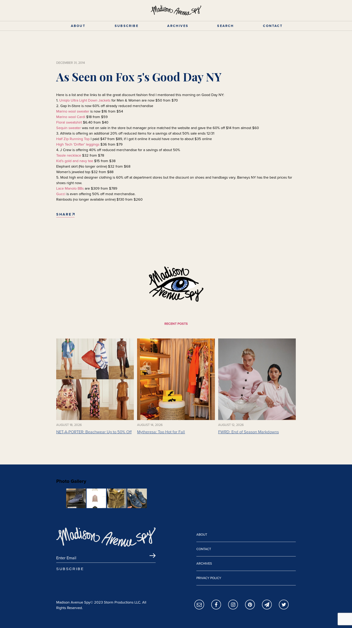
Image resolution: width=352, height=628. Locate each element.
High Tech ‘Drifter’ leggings (77, 144)
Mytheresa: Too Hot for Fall (161, 432)
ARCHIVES (177, 25)
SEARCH (225, 25)
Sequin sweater (68, 127)
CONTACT (272, 25)
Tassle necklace (68, 155)
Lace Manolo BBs (70, 188)
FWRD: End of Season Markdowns (248, 432)
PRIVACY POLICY (208, 578)
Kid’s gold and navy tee (74, 161)
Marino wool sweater (72, 111)
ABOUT (78, 25)
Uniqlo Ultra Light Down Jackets (84, 100)
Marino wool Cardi (70, 116)
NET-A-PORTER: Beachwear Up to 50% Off (94, 432)
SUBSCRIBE (127, 25)
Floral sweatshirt (69, 122)
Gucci (60, 194)
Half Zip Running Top (73, 139)
